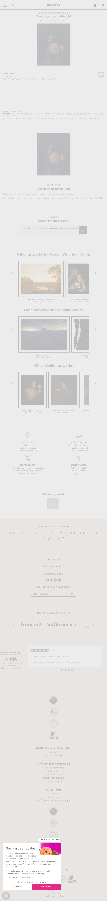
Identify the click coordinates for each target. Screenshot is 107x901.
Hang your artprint (53, 781)
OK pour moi (46, 887)
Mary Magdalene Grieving (32, 412)
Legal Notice (54, 890)
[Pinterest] (56, 581)
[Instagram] (51, 581)
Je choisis (17, 887)
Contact (55, 893)
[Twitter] (60, 581)
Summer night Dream (44, 356)
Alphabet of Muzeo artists (53, 527)
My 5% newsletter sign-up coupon (53, 800)
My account (54, 797)
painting (19, 194)
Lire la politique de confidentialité (18, 878)
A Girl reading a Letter (79, 301)
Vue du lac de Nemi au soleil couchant (40, 301)
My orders (53, 793)
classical (35, 194)
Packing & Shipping (53, 778)
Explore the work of (50, 228)
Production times (53, 774)
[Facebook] (47, 581)
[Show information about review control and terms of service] (21, 663)
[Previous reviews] (26, 656)
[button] (6, 896)
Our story (53, 752)
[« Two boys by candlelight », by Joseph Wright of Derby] (53, 503)
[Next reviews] (105, 656)
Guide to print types (53, 768)
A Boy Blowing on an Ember (63, 412)
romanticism (66, 194)
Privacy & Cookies (55, 896)
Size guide (53, 771)
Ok (72, 594)
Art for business (53, 755)
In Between (84, 356)
